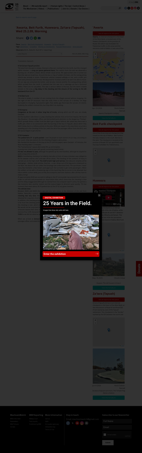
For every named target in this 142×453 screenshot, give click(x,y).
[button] (99, 195)
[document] (71, 226)
